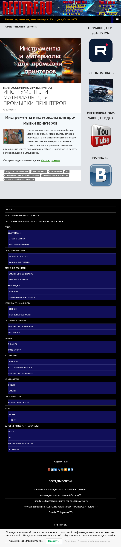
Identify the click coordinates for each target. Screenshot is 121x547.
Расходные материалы (20, 367)
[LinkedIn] (55, 470)
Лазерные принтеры (15, 321)
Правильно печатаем (19, 262)
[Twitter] (69, 470)
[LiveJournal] (59, 470)
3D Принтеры (11, 356)
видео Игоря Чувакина (17, 172)
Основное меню (117, 19)
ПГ (67, 172)
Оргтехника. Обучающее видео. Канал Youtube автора (34, 221)
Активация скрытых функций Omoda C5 (60, 495)
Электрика (13, 449)
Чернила (12, 309)
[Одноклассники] (65, 470)
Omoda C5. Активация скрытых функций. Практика (60, 490)
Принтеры (13, 362)
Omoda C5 (10, 210)
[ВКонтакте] (72, 470)
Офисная (12, 344)
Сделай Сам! (14, 233)
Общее (11, 385)
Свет (10, 438)
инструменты (39, 172)
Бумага (8, 338)
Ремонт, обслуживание (16, 88)
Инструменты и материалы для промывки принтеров (34, 97)
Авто (7, 408)
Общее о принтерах (15, 250)
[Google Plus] (49, 470)
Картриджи (14, 286)
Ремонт (12, 391)
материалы (56, 172)
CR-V (13, 420)
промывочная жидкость (55, 175)
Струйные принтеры (41, 88)
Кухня (11, 432)
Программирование (18, 245)
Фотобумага (14, 350)
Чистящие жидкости (19, 315)
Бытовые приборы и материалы (22, 426)
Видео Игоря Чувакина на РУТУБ (22, 215)
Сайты (8, 227)
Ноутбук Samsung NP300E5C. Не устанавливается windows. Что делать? (61, 507)
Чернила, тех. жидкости (17, 303)
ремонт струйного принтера (20, 179)
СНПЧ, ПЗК (13, 291)
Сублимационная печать (21, 297)
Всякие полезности (18, 402)
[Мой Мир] (62, 470)
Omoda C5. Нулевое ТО (60, 512)
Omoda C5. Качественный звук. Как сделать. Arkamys (61, 501)
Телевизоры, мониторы (20, 443)
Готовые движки (17, 239)
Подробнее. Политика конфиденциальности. (88, 541)
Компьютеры (12, 379)
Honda (11, 414)
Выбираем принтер (18, 256)
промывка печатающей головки (22, 175)
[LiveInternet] (52, 470)
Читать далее (50, 160)
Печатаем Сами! (13, 397)
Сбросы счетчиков (18, 280)
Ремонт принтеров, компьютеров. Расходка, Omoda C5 (41, 19)
